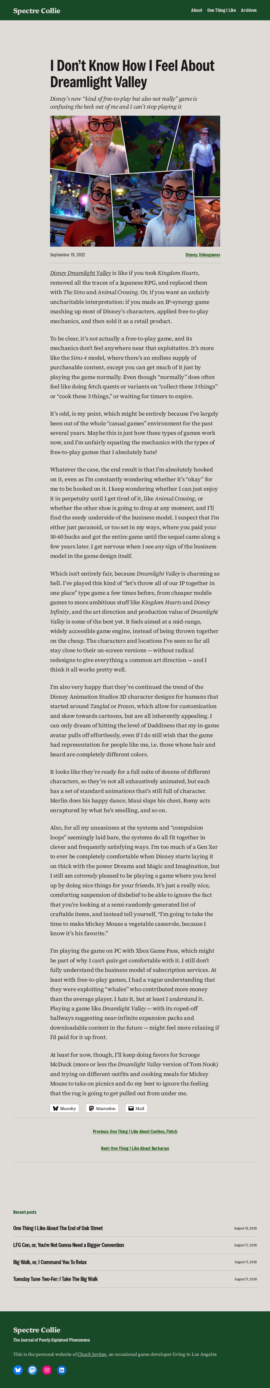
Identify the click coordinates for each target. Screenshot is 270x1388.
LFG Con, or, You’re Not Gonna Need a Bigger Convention (68, 1245)
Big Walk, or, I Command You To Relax (49, 1262)
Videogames (209, 255)
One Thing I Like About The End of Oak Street (58, 1228)
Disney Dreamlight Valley (80, 273)
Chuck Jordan (92, 1354)
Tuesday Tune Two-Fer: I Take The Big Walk (55, 1279)
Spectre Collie (36, 10)
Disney (191, 255)
